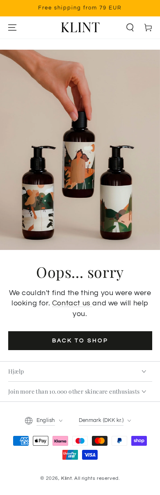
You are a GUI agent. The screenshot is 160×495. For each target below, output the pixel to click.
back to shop (80, 341)
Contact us (72, 303)
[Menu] (12, 27)
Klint (66, 478)
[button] (130, 27)
